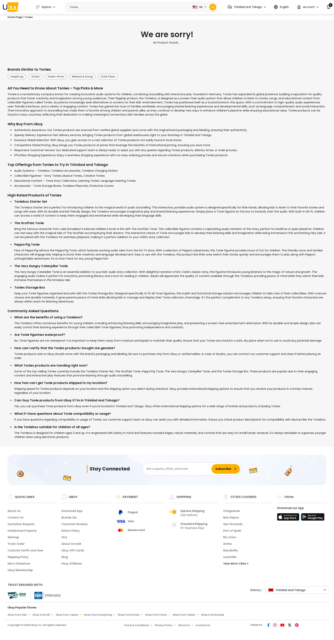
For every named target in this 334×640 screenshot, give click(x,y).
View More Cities (235, 563)
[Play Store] (312, 518)
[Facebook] (269, 625)
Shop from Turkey (184, 615)
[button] (246, 7)
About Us (14, 511)
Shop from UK (41, 615)
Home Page (15, 17)
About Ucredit (71, 544)
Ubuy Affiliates (71, 563)
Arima (227, 544)
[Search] (212, 7)
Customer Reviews (74, 524)
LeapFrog (17, 76)
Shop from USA (17, 615)
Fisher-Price (56, 76)
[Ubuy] (10, 7)
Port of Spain (232, 531)
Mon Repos (231, 517)
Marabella (230, 550)
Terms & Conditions (136, 625)
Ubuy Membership (20, 570)
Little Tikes (108, 76)
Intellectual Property (22, 531)
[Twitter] (289, 625)
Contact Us (16, 517)
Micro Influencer (19, 563)
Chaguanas (231, 511)
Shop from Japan (67, 615)
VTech (35, 76)
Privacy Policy (163, 625)
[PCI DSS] (17, 595)
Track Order (16, 544)
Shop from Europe (212, 615)
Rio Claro (229, 537)
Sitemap (13, 537)
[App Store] (288, 518)
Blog (64, 557)
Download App (72, 511)
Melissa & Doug (82, 76)
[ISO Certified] (45, 595)
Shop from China (156, 615)
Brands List (69, 517)
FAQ (64, 537)
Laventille (229, 557)
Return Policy (70, 531)
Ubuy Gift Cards (72, 550)
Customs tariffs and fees (25, 550)
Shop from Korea (128, 615)
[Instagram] (275, 625)
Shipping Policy (18, 557)
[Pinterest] (296, 625)
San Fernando (233, 524)
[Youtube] (282, 625)
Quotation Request (21, 524)
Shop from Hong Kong (98, 615)
